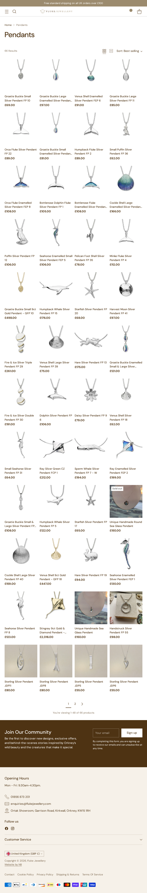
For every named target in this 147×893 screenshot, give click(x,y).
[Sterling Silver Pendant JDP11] (21, 661)
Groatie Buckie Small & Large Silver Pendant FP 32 (19, 526)
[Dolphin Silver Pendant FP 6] (56, 395)
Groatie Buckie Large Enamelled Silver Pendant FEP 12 (56, 100)
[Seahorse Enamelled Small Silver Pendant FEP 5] (56, 235)
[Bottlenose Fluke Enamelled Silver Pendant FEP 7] (91, 182)
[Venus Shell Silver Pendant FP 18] (126, 395)
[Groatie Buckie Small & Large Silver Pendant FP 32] (21, 501)
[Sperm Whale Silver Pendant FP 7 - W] (91, 448)
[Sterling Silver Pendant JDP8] (56, 661)
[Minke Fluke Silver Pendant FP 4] (126, 235)
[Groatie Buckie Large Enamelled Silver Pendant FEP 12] (56, 75)
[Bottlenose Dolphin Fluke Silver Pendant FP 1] (56, 182)
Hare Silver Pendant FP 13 (91, 362)
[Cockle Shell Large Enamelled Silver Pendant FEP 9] (126, 182)
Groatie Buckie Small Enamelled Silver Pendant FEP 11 (56, 153)
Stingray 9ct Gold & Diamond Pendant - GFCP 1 (52, 632)
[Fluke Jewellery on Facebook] (6, 829)
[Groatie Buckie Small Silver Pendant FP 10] (21, 75)
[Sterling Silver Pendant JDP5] (91, 661)
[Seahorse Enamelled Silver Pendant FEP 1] (126, 554)
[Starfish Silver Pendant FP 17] (91, 501)
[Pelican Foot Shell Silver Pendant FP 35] (91, 235)
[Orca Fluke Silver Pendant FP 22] (21, 129)
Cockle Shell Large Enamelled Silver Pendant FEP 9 (126, 207)
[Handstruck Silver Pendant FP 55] (126, 607)
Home (8, 25)
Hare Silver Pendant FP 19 (91, 575)
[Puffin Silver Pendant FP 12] (21, 235)
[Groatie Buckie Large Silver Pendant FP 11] (126, 75)
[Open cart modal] (139, 11)
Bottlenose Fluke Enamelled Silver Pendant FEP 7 (91, 207)
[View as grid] (104, 51)
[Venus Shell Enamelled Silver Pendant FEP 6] (91, 75)
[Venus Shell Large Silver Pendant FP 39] (56, 341)
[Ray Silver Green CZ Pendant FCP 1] (56, 448)
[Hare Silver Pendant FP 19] (91, 554)
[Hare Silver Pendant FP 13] (91, 341)
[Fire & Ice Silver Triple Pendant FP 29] (21, 341)
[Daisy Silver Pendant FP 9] (91, 395)
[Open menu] (7, 11)
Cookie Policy (25, 874)
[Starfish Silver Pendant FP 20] (91, 288)
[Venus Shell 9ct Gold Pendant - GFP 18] (56, 554)
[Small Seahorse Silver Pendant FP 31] (21, 448)
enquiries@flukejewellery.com (31, 804)
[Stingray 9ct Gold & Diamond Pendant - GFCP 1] (56, 607)
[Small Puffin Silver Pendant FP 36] (126, 129)
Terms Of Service (92, 874)
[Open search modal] (14, 11)
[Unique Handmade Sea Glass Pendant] (91, 607)
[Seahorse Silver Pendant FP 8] (21, 607)
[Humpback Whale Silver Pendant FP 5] (56, 501)
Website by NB (13, 864)
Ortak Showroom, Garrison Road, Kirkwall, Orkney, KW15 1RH (50, 811)
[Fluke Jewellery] (56, 11)
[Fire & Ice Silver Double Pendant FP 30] (21, 395)
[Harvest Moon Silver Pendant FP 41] (126, 288)
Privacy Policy (45, 874)
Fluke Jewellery (36, 860)
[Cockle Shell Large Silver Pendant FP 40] (21, 554)
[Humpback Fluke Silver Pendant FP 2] (91, 129)
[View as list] (111, 51)
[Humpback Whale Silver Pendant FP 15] (56, 288)
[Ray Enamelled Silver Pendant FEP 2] (126, 448)
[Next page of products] (82, 704)
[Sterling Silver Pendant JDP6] (126, 661)
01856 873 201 (20, 797)
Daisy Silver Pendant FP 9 (91, 415)
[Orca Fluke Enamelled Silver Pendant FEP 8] (21, 182)
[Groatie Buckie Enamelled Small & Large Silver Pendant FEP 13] (126, 341)
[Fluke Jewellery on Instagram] (12, 829)
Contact (9, 874)
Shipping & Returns (67, 874)
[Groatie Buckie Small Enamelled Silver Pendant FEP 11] (56, 129)
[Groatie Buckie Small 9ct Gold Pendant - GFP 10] (21, 288)
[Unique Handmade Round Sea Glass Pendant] (126, 501)
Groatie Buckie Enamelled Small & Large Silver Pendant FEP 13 (126, 366)
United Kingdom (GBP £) (25, 853)
